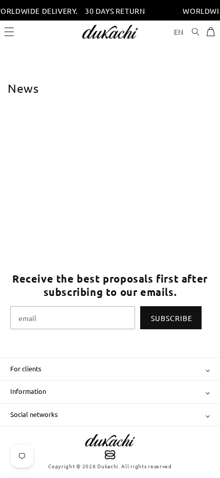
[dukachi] (110, 448)
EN (179, 31)
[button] (9, 32)
